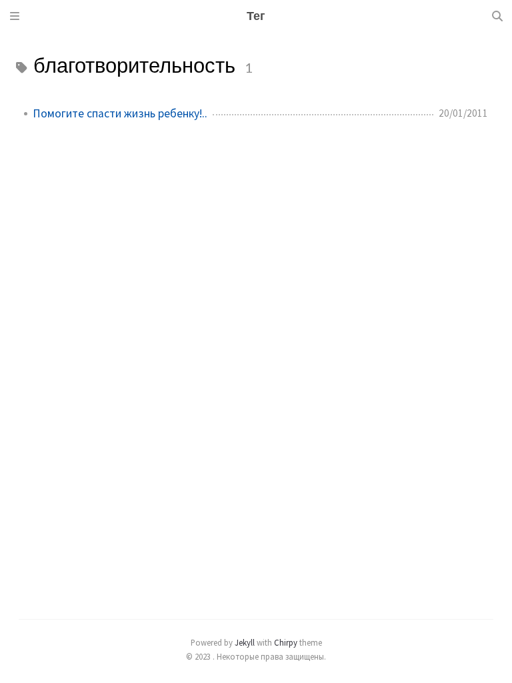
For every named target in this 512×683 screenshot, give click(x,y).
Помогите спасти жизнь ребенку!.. (120, 113)
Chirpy (285, 642)
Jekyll (245, 642)
